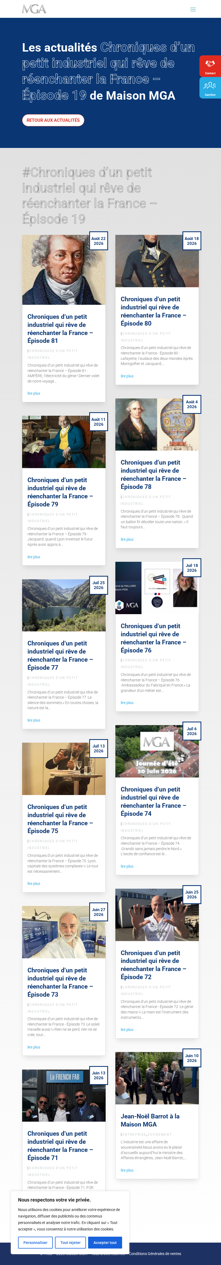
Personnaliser (35, 1242)
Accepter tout (105, 1242)
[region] (70, 1222)
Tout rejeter (70, 1242)
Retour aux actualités (53, 120)
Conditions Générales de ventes (155, 1254)
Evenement (160, 1135)
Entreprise (134, 1135)
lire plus (33, 393)
